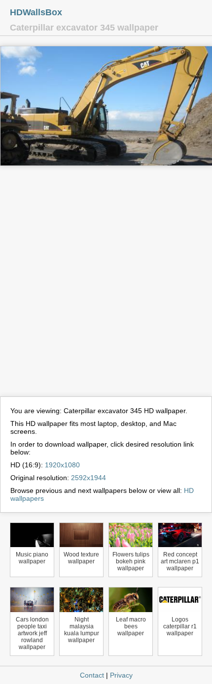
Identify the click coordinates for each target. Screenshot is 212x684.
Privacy (121, 675)
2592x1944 (88, 478)
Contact (92, 675)
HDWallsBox (36, 12)
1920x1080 (62, 465)
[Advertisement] (106, 285)
